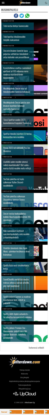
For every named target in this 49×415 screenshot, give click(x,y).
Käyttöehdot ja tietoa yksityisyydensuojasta (24, 381)
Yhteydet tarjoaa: (24, 389)
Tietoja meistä (24, 370)
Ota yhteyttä (24, 377)
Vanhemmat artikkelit (36, 347)
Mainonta (24, 374)
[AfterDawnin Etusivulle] (25, 3)
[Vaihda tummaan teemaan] (46, 3)
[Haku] (40, 3)
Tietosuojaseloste (24, 385)
